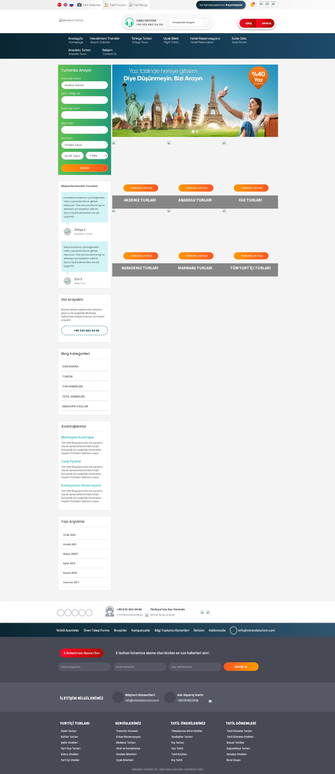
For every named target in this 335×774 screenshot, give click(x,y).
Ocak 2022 (69, 534)
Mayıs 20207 (70, 553)
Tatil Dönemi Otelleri (240, 737)
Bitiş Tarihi (67, 123)
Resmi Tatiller (235, 742)
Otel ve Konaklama (128, 748)
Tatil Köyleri (179, 754)
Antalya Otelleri (237, 754)
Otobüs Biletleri (126, 754)
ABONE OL (241, 667)
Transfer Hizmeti (127, 731)
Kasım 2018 (70, 572)
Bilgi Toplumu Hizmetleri (172, 630)
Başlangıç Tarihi (70, 108)
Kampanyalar (140, 630)
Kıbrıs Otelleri (70, 754)
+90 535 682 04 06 (86, 330)
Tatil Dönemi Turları (239, 731)
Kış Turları (177, 742)
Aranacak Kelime (71, 78)
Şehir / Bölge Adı (70, 93)
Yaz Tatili (177, 748)
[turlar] (206, 22)
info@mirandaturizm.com (256, 630)
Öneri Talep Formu (97, 630)
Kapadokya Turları (238, 748)
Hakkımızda (217, 630)
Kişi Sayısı (67, 138)
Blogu (141, 5)
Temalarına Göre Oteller (186, 731)
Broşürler (120, 630)
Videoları (92, 5)
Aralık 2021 (70, 544)
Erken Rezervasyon (128, 737)
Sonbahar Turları (182, 737)
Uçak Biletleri (125, 760)
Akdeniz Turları (126, 742)
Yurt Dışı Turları (71, 748)
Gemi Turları (69, 731)
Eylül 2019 (69, 563)
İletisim (199, 630)
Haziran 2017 (71, 582)
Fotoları (118, 5)
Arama (84, 168)
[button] (247, 23)
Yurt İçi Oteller (70, 760)
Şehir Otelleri (69, 742)
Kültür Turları (69, 737)
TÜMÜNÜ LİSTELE (141, 188)
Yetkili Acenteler (67, 630)
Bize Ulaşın (234, 760)
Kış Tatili (176, 760)
